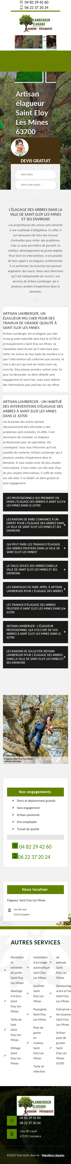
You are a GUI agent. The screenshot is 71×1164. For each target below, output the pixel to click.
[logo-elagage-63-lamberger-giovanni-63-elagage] (35, 23)
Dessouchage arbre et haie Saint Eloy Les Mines (61, 994)
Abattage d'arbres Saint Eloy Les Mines (16, 1001)
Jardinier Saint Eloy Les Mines (38, 994)
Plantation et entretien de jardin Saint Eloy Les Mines (16, 970)
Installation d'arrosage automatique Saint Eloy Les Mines (38, 968)
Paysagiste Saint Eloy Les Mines (38, 1014)
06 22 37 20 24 (36, 8)
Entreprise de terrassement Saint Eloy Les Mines (61, 1017)
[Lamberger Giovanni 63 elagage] (35, 1106)
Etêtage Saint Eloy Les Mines (16, 1056)
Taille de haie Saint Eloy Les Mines (16, 1030)
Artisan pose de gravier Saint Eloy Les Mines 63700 (61, 1048)
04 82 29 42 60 (36, 3)
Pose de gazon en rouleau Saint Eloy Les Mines (38, 1043)
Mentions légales (53, 1155)
